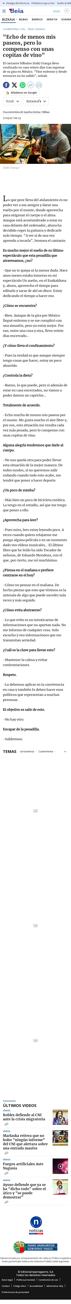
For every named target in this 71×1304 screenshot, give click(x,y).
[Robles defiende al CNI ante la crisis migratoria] (60, 1117)
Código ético (19, 1286)
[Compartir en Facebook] (6, 86)
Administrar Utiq (55, 1286)
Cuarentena (46, 751)
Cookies (6, 1286)
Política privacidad (26, 1279)
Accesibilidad (36, 1286)
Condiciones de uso (48, 1279)
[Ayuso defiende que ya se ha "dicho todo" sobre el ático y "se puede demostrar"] (60, 1187)
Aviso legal (7, 1279)
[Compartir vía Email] (39, 86)
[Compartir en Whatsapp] (22, 86)
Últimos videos (19, 1105)
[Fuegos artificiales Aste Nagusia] (60, 1166)
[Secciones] (4, 11)
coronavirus (27, 751)
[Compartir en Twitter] (14, 86)
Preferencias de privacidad (15, 1292)
